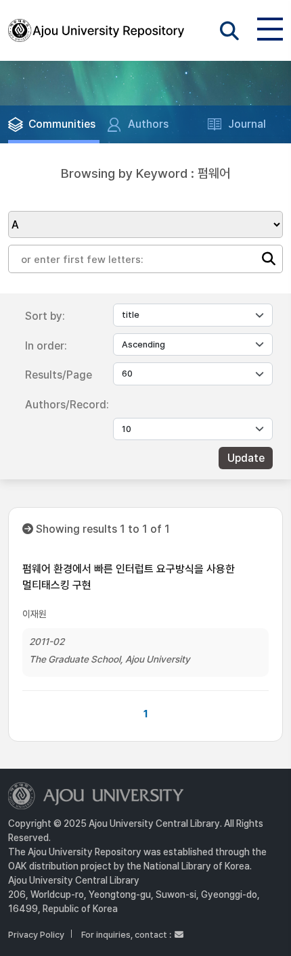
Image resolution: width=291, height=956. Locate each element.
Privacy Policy (36, 935)
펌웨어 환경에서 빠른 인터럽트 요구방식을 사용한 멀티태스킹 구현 (128, 577)
